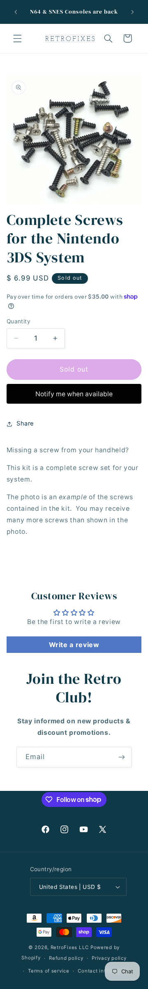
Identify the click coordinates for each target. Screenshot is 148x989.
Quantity (18, 321)
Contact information (103, 971)
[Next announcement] (132, 12)
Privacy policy (109, 958)
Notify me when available (74, 394)
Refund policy (66, 958)
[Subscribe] (121, 757)
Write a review (74, 645)
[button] (17, 38)
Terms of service (48, 971)
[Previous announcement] (16, 12)
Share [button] (25, 423)
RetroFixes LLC (70, 947)
